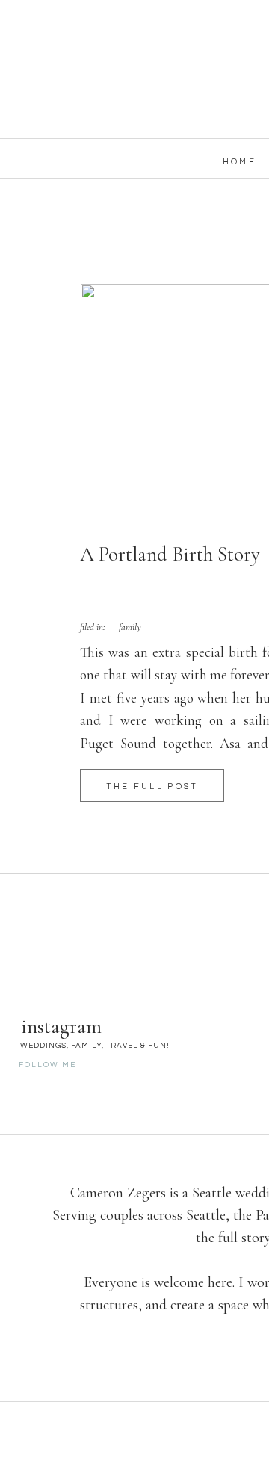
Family (130, 627)
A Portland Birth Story (170, 554)
